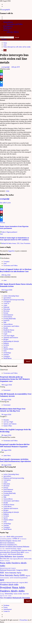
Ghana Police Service (5, 550)
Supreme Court (3, 595)
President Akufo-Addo (9, 584)
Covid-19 (6, 303)
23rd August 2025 (6, 290)
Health (5, 328)
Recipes (5, 339)
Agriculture (7, 298)
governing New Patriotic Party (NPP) (12, 552)
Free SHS (2, 548)
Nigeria (28, 575)
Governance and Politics (15, 24)
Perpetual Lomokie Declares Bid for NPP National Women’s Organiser (15, 445)
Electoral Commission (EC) (8, 545)
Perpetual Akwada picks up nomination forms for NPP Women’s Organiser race (15, 379)
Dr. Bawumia (23, 538)
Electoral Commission (7, 543)
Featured (6, 320)
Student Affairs (8, 349)
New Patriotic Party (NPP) (12, 575)
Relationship (9, 594)
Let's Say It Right (8, 336)
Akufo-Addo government (14, 537)
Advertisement (7, 609)
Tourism (6, 355)
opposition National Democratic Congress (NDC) (14, 582)
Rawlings (2, 593)
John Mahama (6, 556)
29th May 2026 (5, 275)
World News (7, 28)
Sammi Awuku (18, 594)
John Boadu (3, 554)
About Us (6, 30)
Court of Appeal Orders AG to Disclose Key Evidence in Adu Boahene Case (15, 270)
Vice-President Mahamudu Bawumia (15, 597)
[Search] (0, 35)
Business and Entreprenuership (13, 300)
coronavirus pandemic (6, 538)
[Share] (16, 85)
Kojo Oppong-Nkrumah (16, 558)
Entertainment (8, 26)
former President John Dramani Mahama (14, 547)
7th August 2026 (6, 400)
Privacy (5, 607)
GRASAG (27, 552)
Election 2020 (16, 541)
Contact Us (6, 611)
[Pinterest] (16, 76)
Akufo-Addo (3, 536)
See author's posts (5, 203)
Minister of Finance (5, 560)
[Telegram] (16, 82)
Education (6, 309)
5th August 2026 (6, 435)
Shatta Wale (26, 594)
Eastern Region (6, 541)
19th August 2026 (6, 385)
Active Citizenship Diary (11, 296)
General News (8, 22)
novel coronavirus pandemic (18, 577)
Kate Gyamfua (18, 556)
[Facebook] (16, 74)
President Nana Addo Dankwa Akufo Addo (12, 589)
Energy (5, 313)
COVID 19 (15, 539)
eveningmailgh (5, 67)
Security (6, 345)
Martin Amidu (27, 558)
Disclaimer (6, 605)
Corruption (6, 262)
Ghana (19, 548)
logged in (11, 251)
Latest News (7, 332)
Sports (5, 347)
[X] (16, 79)
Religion (6, 343)
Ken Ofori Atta (4, 559)
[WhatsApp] (16, 71)
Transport (6, 356)
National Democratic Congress (8, 568)
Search (28, 361)
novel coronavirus (4, 577)
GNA (7, 191)
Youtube (4, 40)
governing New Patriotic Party (21, 550)
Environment (7, 317)
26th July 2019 (15, 67)
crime (4, 50)
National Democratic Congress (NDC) (14, 570)
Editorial (6, 307)
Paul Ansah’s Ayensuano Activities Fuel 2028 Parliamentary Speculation (15, 460)
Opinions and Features (10, 337)
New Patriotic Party (13, 572)
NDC (2, 572)
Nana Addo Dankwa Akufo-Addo (13, 564)
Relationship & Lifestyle (11, 341)
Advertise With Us (13, 32)
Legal (5, 334)
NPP (2, 580)
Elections (6, 311)
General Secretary (10, 548)
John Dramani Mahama (15, 554)
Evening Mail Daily (9, 319)
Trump (9, 595)
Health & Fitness (8, 330)
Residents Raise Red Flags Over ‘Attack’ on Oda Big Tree (13, 410)
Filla (4, 322)
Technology (7, 353)
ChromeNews (24, 620)
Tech (4, 351)
